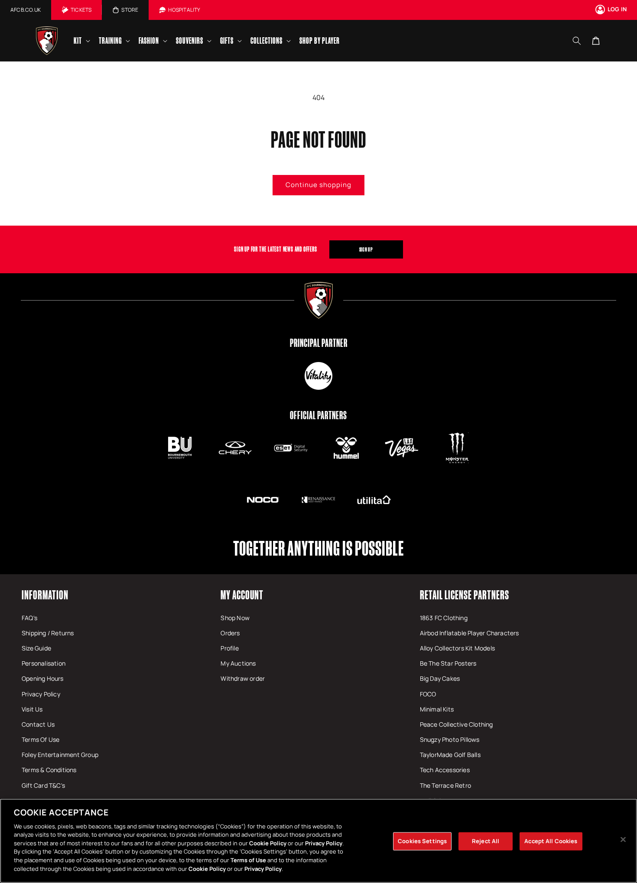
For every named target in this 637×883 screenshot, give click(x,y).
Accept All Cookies (550, 841)
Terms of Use (248, 860)
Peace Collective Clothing (456, 724)
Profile (229, 648)
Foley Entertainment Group (60, 754)
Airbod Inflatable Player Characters (469, 633)
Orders (230, 633)
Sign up (366, 249)
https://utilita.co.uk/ (374, 500)
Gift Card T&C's (43, 785)
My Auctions (238, 663)
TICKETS (81, 9)
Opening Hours (43, 678)
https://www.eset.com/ (291, 448)
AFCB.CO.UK (25, 9)
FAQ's (29, 618)
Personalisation (43, 663)
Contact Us (38, 724)
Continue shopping (318, 184)
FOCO (428, 694)
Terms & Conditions (49, 770)
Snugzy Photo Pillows (450, 739)
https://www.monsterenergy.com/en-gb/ (457, 448)
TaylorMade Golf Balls (450, 754)
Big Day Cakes (440, 678)
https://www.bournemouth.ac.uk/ (180, 448)
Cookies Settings (422, 841)
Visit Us (32, 709)
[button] (81, 40)
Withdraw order (243, 678)
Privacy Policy (41, 694)
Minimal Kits (437, 709)
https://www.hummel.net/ (346, 448)
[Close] (623, 839)
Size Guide (36, 648)
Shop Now (235, 618)
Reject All (485, 841)
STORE (129, 9)
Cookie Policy (267, 843)
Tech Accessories (445, 770)
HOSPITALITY (184, 9)
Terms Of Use (40, 739)
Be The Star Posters (448, 663)
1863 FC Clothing (444, 618)
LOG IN (617, 9)
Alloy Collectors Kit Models (457, 648)
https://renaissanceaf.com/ (318, 500)
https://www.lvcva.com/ (401, 448)
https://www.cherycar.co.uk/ (235, 448)
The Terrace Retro (445, 785)
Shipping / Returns (48, 633)
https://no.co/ (263, 500)
